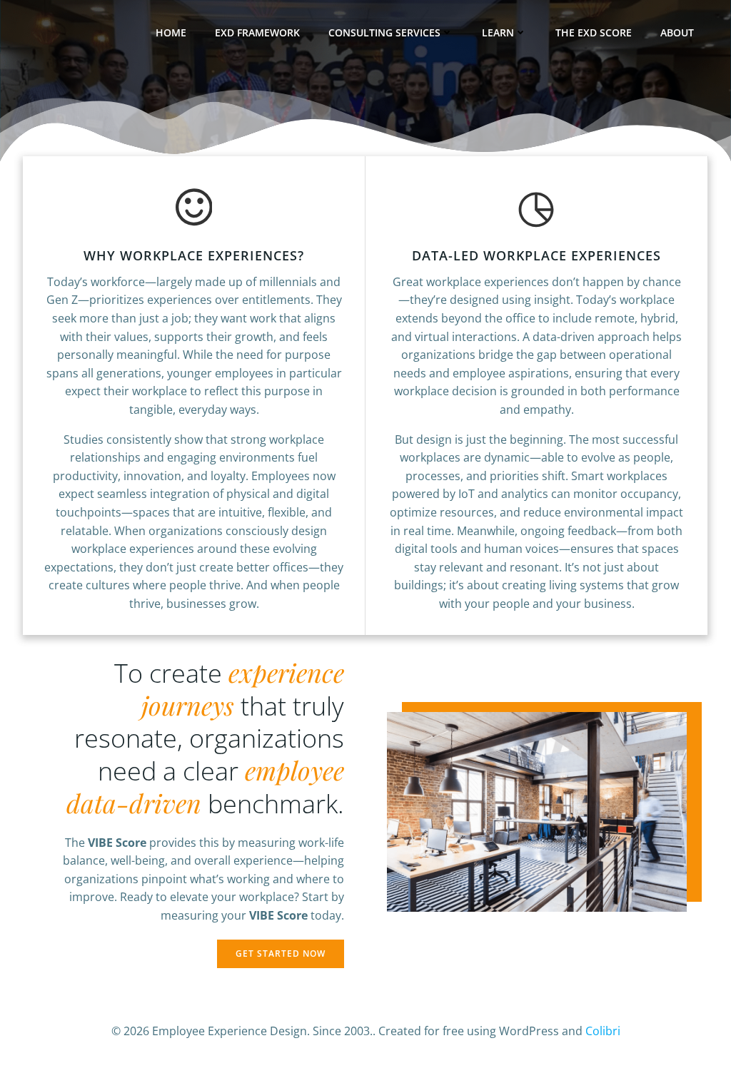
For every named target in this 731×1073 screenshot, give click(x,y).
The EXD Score (593, 32)
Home (171, 32)
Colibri (602, 1031)
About (677, 32)
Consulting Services (384, 32)
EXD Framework (257, 32)
